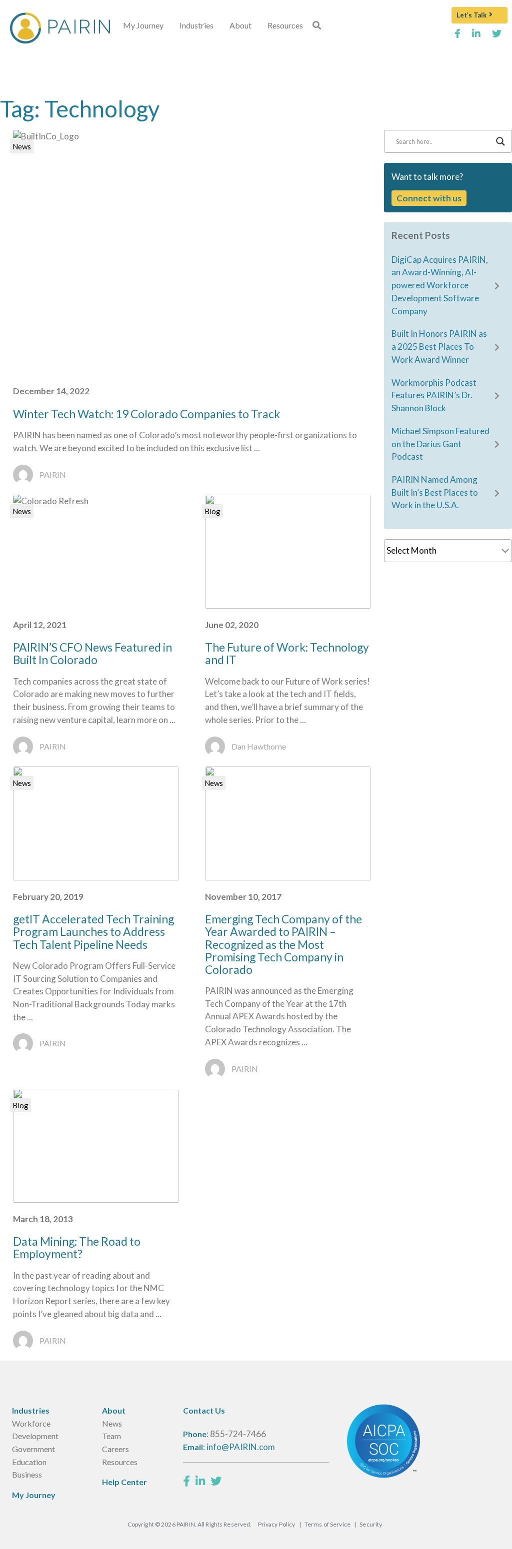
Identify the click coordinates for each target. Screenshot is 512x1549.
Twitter (497, 37)
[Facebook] (186, 1481)
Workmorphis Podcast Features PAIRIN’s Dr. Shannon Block (434, 395)
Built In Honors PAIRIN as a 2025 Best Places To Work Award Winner (439, 346)
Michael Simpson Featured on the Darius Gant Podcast (441, 444)
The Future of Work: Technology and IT (287, 653)
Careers (115, 1449)
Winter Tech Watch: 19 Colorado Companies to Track (146, 414)
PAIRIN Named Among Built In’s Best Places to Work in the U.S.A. (435, 492)
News (21, 146)
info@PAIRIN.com (240, 1447)
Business (27, 1474)
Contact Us (204, 1410)
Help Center (124, 1482)
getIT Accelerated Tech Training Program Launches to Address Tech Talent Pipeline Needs (93, 931)
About (241, 25)
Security (371, 1524)
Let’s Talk (471, 15)
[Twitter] (216, 1481)
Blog (212, 511)
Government (33, 1449)
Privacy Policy (277, 1524)
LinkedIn (476, 37)
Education (29, 1462)
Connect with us (429, 198)
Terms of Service (327, 1524)
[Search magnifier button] (501, 141)
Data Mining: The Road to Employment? (76, 1247)
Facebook (457, 37)
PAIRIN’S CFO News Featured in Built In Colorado (92, 653)
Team (111, 1436)
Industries (197, 25)
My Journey (143, 25)
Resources (285, 25)
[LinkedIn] (200, 1481)
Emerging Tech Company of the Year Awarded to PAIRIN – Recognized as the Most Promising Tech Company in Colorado (283, 944)
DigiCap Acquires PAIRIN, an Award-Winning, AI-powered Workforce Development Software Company (440, 285)
